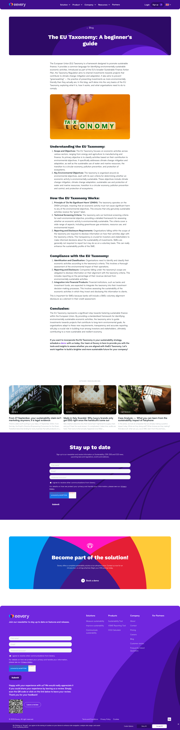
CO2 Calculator (114, 630)
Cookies (116, 719)
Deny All (144, 726)
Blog (132, 639)
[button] (65, 4)
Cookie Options (128, 726)
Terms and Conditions (90, 719)
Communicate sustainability (92, 631)
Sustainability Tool (115, 621)
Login (147, 5)
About (132, 621)
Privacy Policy (106, 719)
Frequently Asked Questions (137, 649)
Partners (116, 4)
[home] (17, 5)
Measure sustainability (95, 621)
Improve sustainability (95, 625)
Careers (133, 634)
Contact (133, 625)
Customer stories (137, 643)
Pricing (133, 630)
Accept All (159, 726)
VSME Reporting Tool (117, 625)
